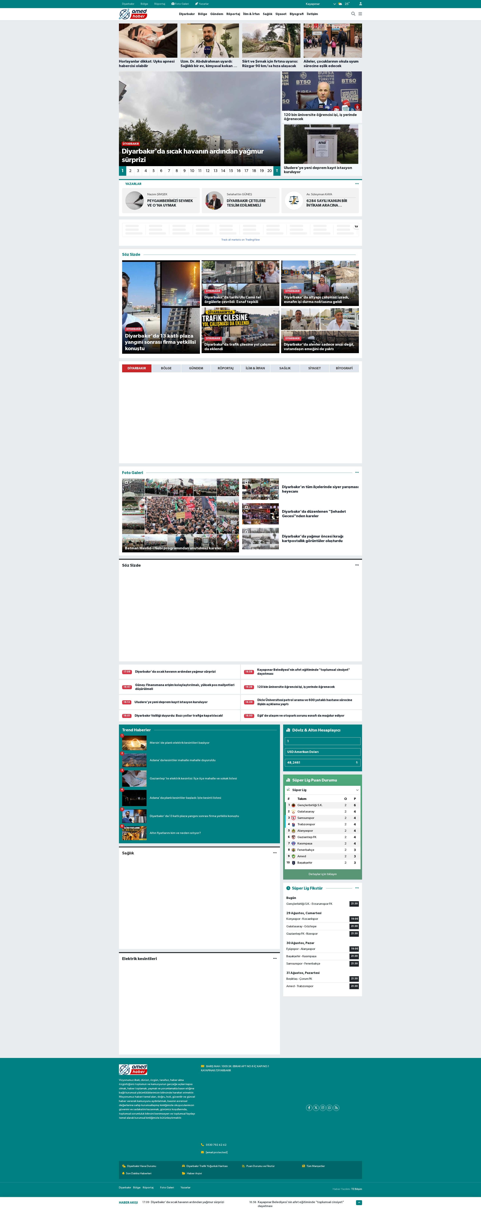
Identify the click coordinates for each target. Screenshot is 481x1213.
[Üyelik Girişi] (359, 4)
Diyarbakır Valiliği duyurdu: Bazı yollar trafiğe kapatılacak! (179, 715)
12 (207, 171)
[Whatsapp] (329, 1108)
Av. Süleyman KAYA (240, 194)
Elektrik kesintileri (139, 959)
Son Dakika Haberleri (138, 1173)
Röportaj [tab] (226, 368)
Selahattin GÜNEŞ (159, 194)
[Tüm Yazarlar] (357, 184)
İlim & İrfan (251, 14)
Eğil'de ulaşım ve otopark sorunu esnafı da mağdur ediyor (300, 715)
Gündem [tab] (196, 368)
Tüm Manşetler (315, 1166)
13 (215, 171)
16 (239, 171)
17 (246, 171)
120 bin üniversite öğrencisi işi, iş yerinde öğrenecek (296, 686)
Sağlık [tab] (285, 368)
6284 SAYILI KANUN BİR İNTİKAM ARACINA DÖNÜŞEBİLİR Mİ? (247, 203)
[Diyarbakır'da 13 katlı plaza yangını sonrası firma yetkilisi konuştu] (161, 307)
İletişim (312, 14)
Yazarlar (204, 3)
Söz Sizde (131, 565)
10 (192, 171)
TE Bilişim (356, 1189)
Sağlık (267, 14)
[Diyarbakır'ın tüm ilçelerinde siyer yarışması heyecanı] (260, 489)
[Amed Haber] (133, 14)
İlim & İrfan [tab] (255, 368)
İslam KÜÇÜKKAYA (318, 196)
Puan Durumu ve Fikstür (261, 1166)
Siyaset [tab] (314, 368)
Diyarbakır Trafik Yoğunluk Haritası (207, 1166)
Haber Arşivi (194, 1173)
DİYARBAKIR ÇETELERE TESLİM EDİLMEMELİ (166, 203)
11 (200, 171)
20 (269, 171)
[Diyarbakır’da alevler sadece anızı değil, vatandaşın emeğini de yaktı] (320, 330)
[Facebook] (309, 1108)
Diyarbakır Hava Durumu (141, 1166)
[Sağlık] (275, 853)
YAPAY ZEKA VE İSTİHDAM (329, 203)
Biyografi (297, 14)
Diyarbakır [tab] (137, 368)
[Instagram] (323, 1108)
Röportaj (159, 3)
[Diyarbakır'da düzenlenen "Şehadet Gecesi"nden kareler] (260, 513)
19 (262, 171)
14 (223, 171)
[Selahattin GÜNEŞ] (134, 200)
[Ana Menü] (360, 14)
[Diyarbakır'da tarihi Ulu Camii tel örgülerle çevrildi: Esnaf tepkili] (241, 283)
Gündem (216, 14)
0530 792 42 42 (216, 1144)
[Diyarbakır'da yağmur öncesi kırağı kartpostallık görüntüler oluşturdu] (260, 538)
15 (231, 171)
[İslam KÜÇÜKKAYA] (293, 200)
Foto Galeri (182, 3)
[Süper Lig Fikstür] (357, 888)
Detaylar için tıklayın (323, 874)
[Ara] (353, 14)
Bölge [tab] (166, 368)
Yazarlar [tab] (133, 184)
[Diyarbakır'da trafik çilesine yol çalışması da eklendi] (241, 330)
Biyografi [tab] (344, 368)
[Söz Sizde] (357, 565)
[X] (316, 1108)
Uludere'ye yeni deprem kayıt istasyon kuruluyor (171, 702)
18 (254, 171)
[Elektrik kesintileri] (275, 958)
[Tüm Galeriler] (357, 472)
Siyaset (281, 14)
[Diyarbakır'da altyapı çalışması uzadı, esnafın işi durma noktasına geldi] (320, 283)
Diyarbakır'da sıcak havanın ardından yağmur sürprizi (175, 671)
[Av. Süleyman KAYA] (214, 200)
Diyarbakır (128, 3)
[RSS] (336, 1108)
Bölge (144, 3)
